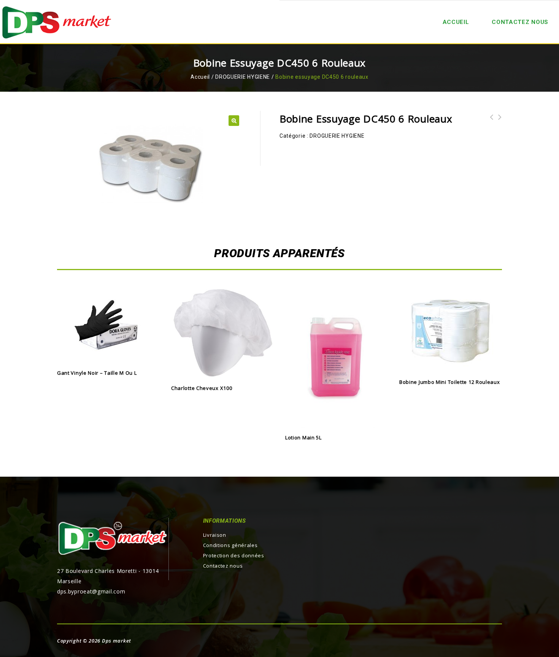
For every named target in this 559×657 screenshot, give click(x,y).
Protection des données (233, 555)
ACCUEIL (456, 22)
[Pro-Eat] (57, 22)
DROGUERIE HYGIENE (242, 77)
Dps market (116, 640)
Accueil (200, 77)
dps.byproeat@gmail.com (91, 591)
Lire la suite (108, 356)
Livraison (214, 534)
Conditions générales (230, 545)
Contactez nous (520, 22)
